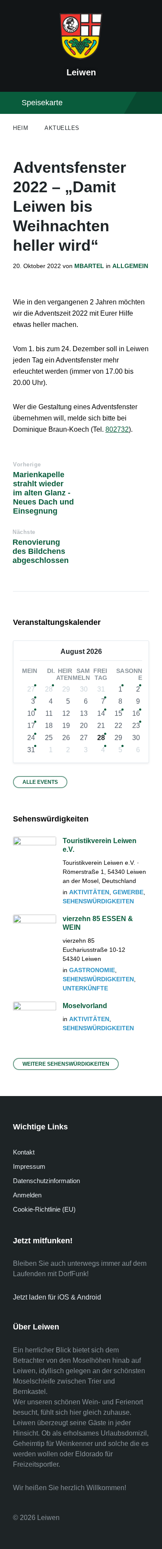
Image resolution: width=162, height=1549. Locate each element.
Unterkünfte (85, 988)
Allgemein (130, 265)
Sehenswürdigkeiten (98, 901)
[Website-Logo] (81, 57)
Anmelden (27, 1195)
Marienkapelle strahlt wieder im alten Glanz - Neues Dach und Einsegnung (43, 492)
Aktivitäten (89, 892)
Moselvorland (85, 1005)
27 (31, 689)
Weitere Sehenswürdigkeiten (65, 1064)
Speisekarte (42, 102)
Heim (20, 128)
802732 (117, 429)
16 (136, 713)
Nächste (24, 532)
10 (31, 713)
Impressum (29, 1166)
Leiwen (81, 72)
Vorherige (27, 464)
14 (101, 713)
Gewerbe (128, 892)
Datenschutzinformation (46, 1180)
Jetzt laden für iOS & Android (57, 1297)
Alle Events (40, 782)
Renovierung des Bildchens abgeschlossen (41, 551)
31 (31, 749)
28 (49, 689)
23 (136, 725)
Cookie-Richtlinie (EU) (44, 1209)
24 (31, 737)
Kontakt (24, 1152)
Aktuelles (61, 128)
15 (118, 713)
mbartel (89, 265)
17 (31, 725)
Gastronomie (92, 970)
